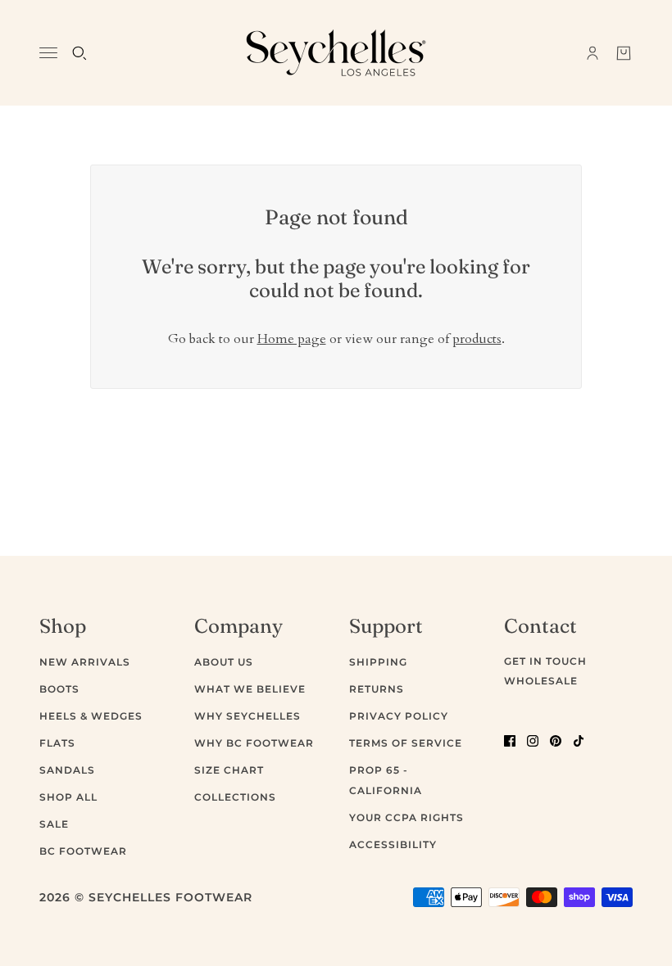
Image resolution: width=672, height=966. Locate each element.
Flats (57, 743)
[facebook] (509, 740)
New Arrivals (84, 662)
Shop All (68, 797)
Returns (376, 689)
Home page (291, 339)
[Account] (592, 53)
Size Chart (229, 770)
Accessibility (393, 844)
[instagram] (532, 740)
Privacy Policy (398, 716)
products (477, 339)
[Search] (79, 53)
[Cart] (624, 53)
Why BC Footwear (254, 743)
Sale (54, 824)
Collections (235, 797)
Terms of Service (405, 743)
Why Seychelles (247, 716)
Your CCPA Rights (406, 817)
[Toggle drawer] (48, 52)
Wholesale (541, 681)
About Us (223, 662)
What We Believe (250, 689)
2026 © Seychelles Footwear (145, 897)
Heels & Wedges (91, 716)
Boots (59, 689)
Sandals (67, 770)
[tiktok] (578, 740)
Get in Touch (545, 661)
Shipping (378, 662)
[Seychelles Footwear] (336, 52)
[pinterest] (555, 740)
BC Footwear (83, 851)
